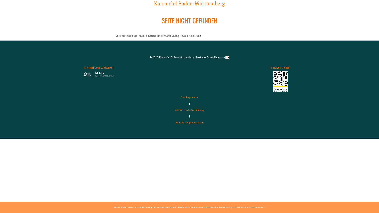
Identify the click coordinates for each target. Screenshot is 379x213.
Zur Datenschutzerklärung (189, 109)
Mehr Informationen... (256, 207)
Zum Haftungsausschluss (189, 122)
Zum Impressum (189, 97)
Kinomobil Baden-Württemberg (189, 3)
